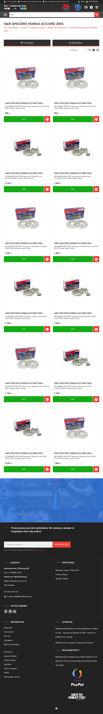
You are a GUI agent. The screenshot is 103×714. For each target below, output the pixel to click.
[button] (6, 15)
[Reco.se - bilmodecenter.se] (78, 7)
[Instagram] (10, 611)
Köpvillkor (8, 664)
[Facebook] (6, 611)
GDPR (6, 673)
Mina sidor (8, 628)
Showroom (8, 652)
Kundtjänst (8, 640)
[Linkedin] (14, 611)
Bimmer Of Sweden (11, 644)
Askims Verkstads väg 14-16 (15, 581)
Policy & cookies (10, 669)
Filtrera (28, 43)
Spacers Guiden (10, 656)
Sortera (77, 43)
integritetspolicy (39, 550)
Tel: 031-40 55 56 (11, 592)
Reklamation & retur (12, 677)
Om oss (7, 636)
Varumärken (9, 632)
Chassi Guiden (10, 660)
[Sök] (96, 14)
